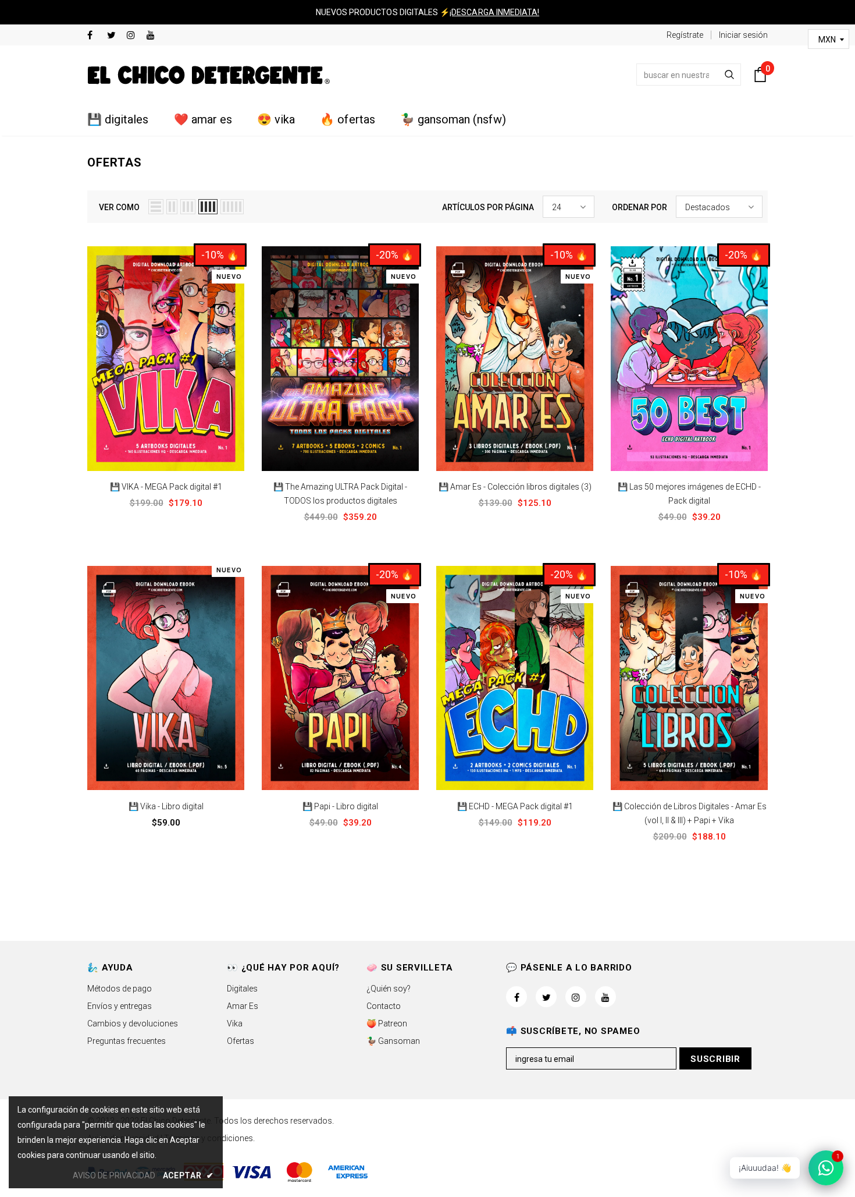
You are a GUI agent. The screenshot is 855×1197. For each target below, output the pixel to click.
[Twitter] (114, 36)
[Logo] (208, 74)
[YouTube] (154, 36)
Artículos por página (488, 207)
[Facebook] (94, 36)
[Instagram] (134, 36)
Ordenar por (639, 207)
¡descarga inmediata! (494, 12)
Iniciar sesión (743, 35)
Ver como (119, 207)
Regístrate (685, 35)
